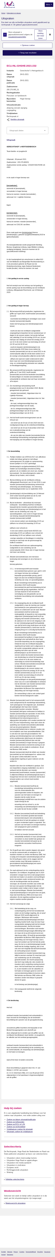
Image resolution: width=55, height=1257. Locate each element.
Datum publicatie (11, 81)
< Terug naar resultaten (27, 53)
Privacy (16, 1251)
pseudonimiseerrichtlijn (17, 37)
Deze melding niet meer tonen (40, 34)
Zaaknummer (12, 87)
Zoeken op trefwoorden (15, 1122)
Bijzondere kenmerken (11, 100)
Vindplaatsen (12, 113)
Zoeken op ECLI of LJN (16, 1124)
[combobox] (27, 130)
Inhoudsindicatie (14, 105)
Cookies (21, 1251)
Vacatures (47, 1251)
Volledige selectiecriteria (14, 1179)
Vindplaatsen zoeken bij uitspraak (20, 1129)
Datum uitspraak (10, 75)
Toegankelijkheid (31, 1251)
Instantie (10, 71)
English (3, 1251)
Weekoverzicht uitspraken (15, 1203)
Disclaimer (10, 1254)
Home (3, 13)
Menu (48, 5)
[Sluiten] (50, 34)
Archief (3, 1254)
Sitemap (9, 1251)
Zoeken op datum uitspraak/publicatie (21, 1120)
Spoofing (40, 1251)
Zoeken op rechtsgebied (16, 1127)
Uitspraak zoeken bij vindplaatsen (20, 1132)
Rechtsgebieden (13, 93)
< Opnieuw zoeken (27, 45)
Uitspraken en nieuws (14, 13)
